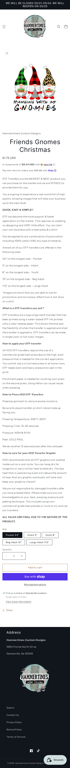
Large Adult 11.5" (39, 542)
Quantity (7, 549)
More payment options (35, 584)
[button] (4, 26)
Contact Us (13, 715)
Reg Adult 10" (13, 542)
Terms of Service (16, 736)
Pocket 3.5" (12, 535)
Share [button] (9, 610)
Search (10, 707)
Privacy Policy (14, 722)
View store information (18, 601)
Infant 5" (32, 535)
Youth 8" (50, 535)
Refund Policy (14, 729)
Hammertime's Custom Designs (29, 763)
